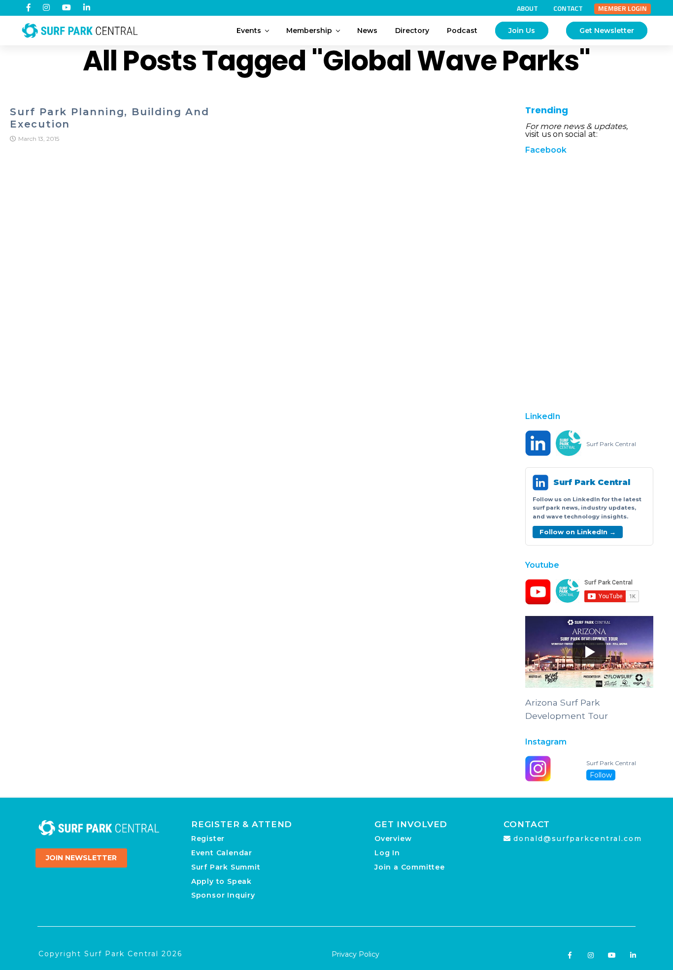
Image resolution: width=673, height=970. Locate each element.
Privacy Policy (355, 954)
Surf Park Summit (226, 867)
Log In (387, 852)
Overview (392, 838)
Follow (601, 775)
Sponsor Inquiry (223, 895)
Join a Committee (409, 867)
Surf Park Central (611, 444)
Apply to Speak (221, 881)
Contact (568, 8)
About (527, 8)
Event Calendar (221, 852)
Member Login (622, 8)
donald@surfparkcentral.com (577, 838)
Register (208, 838)
